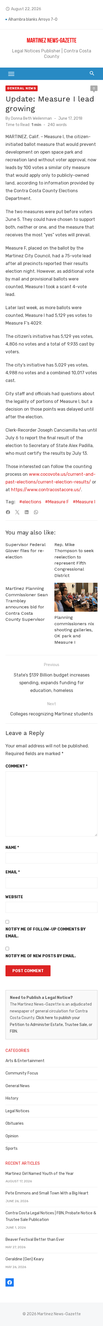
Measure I (85, 501)
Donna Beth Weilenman (31, 118)
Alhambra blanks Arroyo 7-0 (32, 19)
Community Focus (21, 1073)
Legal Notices (17, 1111)
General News (21, 88)
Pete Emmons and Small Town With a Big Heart (46, 1193)
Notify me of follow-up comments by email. (45, 933)
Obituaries (14, 1123)
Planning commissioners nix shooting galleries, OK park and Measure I (74, 630)
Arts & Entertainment (24, 1060)
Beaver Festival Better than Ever (34, 1239)
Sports (11, 1148)
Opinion (11, 1136)
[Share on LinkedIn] (26, 512)
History (11, 1098)
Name (12, 847)
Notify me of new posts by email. (40, 956)
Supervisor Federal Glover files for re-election (25, 551)
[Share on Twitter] (17, 512)
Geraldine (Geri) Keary (24, 1259)
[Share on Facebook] (7, 512)
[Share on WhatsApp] (36, 512)
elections (31, 501)
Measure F (58, 501)
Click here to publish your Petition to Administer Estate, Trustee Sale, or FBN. (51, 1024)
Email (12, 872)
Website (14, 897)
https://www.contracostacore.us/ (46, 489)
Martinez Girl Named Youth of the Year (39, 1173)
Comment (16, 766)
